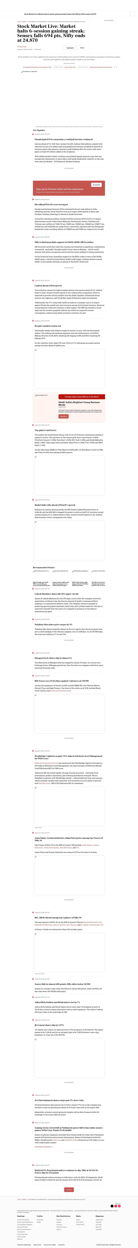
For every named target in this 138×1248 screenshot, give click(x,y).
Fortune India (21, 46)
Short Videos (80, 1222)
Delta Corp (57, 1140)
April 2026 (98, 1229)
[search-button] (127, 14)
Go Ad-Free (96, 185)
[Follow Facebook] (108, 1206)
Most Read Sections (63, 1216)
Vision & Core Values (50, 1245)
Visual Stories (80, 1224)
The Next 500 (21, 1232)
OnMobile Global (71, 1140)
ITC (78, 847)
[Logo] (14, 14)
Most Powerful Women (24, 1229)
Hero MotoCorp (66, 847)
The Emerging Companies (24, 1224)
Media (78, 1216)
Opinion (58, 1229)
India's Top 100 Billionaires (25, 1222)
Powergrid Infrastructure (60, 691)
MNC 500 (20, 1239)
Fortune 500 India (22, 1227)
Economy (59, 1224)
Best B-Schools (21, 1236)
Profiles (40, 1216)
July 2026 (98, 1222)
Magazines (100, 1216)
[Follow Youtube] (115, 1206)
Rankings (20, 1216)
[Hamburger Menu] (4, 14)
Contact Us (61, 1245)
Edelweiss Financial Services (47, 763)
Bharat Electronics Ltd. (92, 922)
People (39, 1222)
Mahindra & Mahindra (44, 925)
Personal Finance (61, 1227)
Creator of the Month (23, 1220)
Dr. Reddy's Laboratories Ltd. (92, 925)
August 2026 (99, 1220)
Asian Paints (87, 845)
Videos (78, 1220)
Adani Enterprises (51, 847)
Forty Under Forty (22, 1234)
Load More (69, 1189)
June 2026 (99, 1224)
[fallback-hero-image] (42, 575)
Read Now (63, 416)
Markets (58, 1222)
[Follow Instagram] (119, 1206)
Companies (40, 1220)
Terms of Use (37, 1245)
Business (59, 1220)
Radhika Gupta (44, 783)
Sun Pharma (71, 925)
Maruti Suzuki (60, 925)
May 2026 (98, 1227)
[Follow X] (112, 1206)
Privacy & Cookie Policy (24, 1245)
